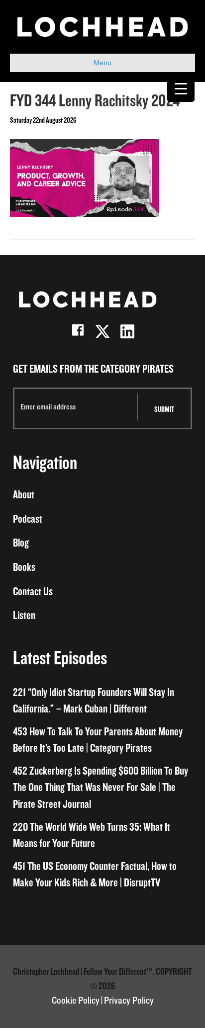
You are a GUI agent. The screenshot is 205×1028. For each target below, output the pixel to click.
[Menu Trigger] (181, 88)
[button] (78, 331)
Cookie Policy (76, 1000)
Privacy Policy (129, 1000)
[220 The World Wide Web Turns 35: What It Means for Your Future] (102, 836)
